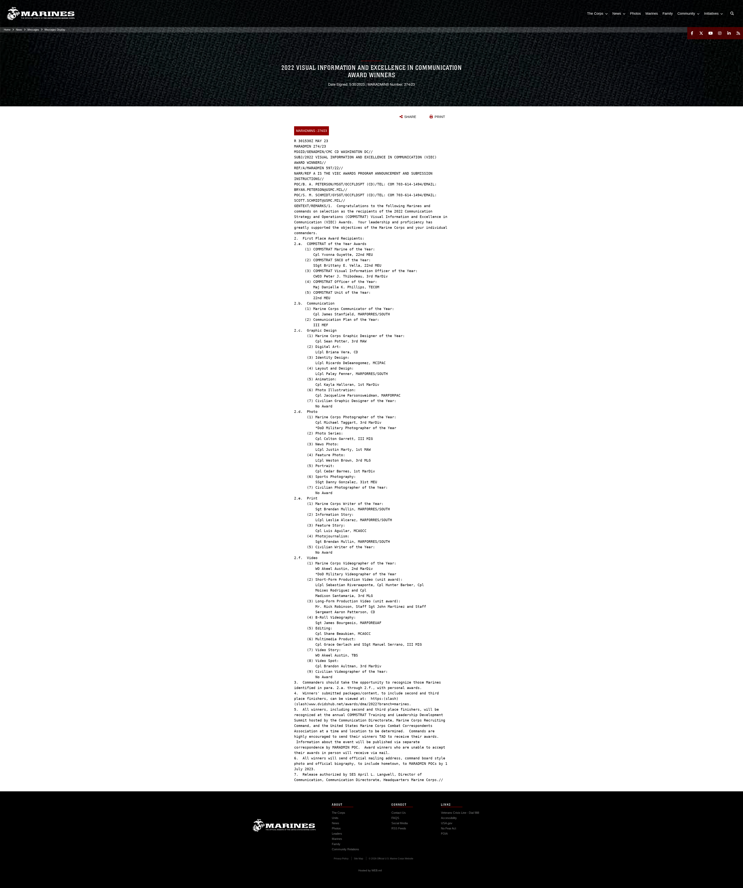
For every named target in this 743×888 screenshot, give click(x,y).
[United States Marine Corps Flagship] (40, 13)
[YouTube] (710, 33)
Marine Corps (284, 825)
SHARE (410, 117)
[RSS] (738, 33)
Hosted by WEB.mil (370, 870)
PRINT (440, 117)
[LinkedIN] (729, 33)
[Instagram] (719, 33)
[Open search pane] (732, 13)
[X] (701, 33)
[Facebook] (692, 33)
